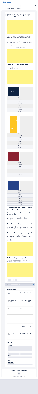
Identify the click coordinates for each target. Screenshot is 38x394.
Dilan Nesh (8, 284)
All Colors (18, 8)
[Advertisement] (20, 27)
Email (21, 352)
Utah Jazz (29, 226)
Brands (8, 5)
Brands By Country (24, 5)
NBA (14, 14)
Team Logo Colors (10, 14)
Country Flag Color (10, 8)
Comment (10, 345)
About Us (13, 370)
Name (9, 352)
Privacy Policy (24, 370)
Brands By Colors (15, 5)
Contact (18, 370)
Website (9, 355)
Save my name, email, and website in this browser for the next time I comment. (19, 360)
